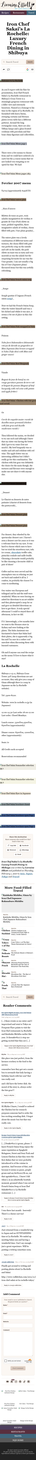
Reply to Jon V (8, 1255)
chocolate (16, 552)
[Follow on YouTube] (7, 1381)
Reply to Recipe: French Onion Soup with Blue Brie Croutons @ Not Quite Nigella (18, 1199)
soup (9, 298)
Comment (6, 1330)
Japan (29, 873)
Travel (15, 876)
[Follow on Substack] (11, 1381)
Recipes (5, 12)
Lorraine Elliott (22, 1450)
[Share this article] (4, 69)
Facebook (25, 846)
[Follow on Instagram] (16, 1381)
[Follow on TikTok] (24, 1381)
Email (19, 854)
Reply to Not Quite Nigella (12, 1128)
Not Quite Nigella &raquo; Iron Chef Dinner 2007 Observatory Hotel (16, 1014)
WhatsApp (25, 850)
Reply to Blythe (9, 1095)
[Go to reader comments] (8, 69)
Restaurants (18, 12)
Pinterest (13, 850)
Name (5, 1305)
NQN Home (18, 1440)
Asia (22, 873)
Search (30, 62)
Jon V (3, 1226)
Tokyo (5, 876)
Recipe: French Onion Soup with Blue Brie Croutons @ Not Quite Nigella (16, 1136)
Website (6, 1322)
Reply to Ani (8, 1219)
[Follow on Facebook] (28, 1381)
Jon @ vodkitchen (8, 1262)
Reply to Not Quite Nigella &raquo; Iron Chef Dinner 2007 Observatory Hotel (19, 1047)
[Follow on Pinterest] (20, 1381)
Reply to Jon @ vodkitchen (12, 1285)
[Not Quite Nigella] (18, 5)
